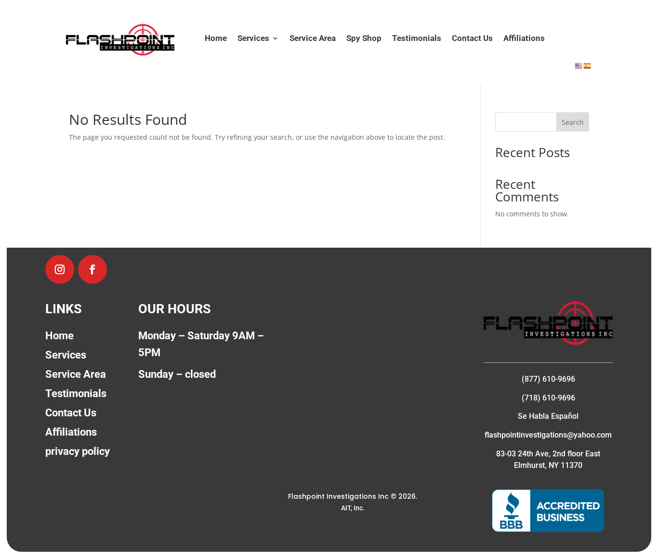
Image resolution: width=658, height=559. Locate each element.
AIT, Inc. (353, 508)
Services (253, 39)
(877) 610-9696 (548, 379)
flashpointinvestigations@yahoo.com (548, 434)
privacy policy (77, 451)
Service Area (313, 39)
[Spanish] (587, 65)
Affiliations (524, 39)
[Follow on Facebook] (92, 269)
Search (573, 122)
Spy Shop (364, 39)
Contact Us (472, 39)
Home (216, 39)
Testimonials (416, 39)
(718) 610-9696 (548, 397)
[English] (579, 65)
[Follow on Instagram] (59, 269)
